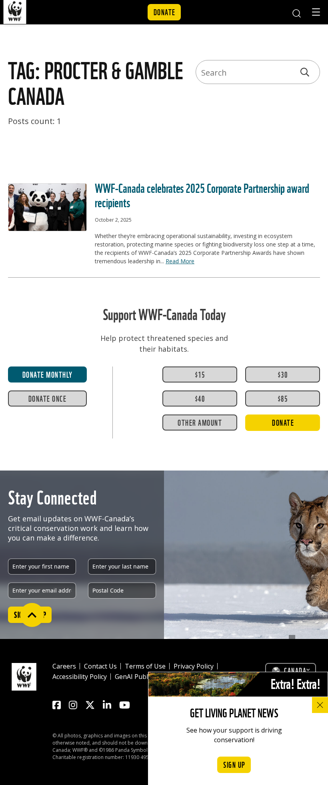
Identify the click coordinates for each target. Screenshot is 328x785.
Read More (180, 261)
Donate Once (47, 398)
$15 (200, 374)
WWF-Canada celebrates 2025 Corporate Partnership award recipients (202, 194)
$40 (200, 398)
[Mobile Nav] (316, 13)
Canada (295, 670)
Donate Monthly (47, 374)
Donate (165, 11)
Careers (64, 666)
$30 (283, 374)
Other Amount (200, 422)
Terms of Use (145, 666)
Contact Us (100, 666)
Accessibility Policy (79, 676)
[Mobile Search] (296, 12)
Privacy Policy (194, 666)
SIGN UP (234, 764)
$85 (283, 398)
